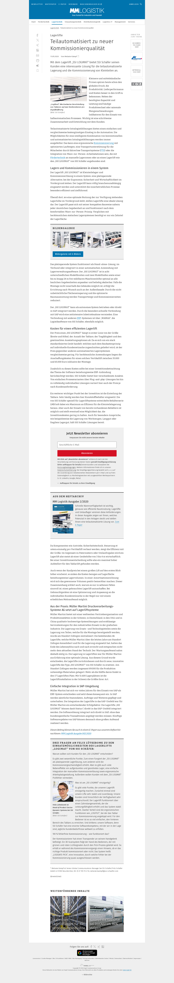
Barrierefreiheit (128, 958)
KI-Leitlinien (60, 958)
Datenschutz (118, 958)
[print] (37, 60)
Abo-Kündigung (77, 958)
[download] (37, 65)
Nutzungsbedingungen (66, 467)
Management (120, 22)
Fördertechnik (43, 22)
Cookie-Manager (47, 958)
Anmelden (133, 4)
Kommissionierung (104, 143)
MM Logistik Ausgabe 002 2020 (76, 733)
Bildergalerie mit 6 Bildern (68, 254)
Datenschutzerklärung (66, 470)
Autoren (87, 960)
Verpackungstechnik (73, 22)
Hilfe (70, 958)
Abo (54, 958)
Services (131, 22)
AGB (66, 958)
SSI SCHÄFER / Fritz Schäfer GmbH (136, 45)
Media (112, 958)
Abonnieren (87, 453)
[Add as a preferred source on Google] (87, 953)
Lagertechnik (57, 22)
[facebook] (37, 35)
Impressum (137, 958)
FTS (103, 150)
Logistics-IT (107, 22)
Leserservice (37, 958)
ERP (79, 318)
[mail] (37, 55)
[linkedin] (37, 50)
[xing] (37, 45)
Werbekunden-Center (102, 958)
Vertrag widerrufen (88, 958)
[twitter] (37, 40)
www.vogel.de (127, 970)
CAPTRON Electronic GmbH (136, 71)
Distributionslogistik (92, 22)
